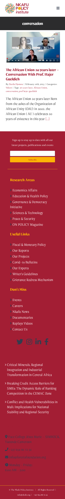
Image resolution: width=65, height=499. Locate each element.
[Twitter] (21, 342)
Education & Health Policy (30, 196)
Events (17, 300)
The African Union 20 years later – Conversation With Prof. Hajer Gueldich (27, 47)
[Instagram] (30, 342)
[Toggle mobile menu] (58, 8)
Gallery (37, 47)
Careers (17, 306)
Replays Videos (22, 323)
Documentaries (22, 317)
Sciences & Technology (27, 213)
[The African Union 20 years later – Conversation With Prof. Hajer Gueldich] (32, 47)
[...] (48, 119)
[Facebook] (47, 342)
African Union (40, 87)
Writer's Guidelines (25, 274)
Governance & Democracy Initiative (28, 204)
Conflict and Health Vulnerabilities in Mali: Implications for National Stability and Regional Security (32, 407)
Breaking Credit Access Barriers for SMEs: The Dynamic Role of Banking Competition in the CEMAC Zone (31, 388)
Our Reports (20, 250)
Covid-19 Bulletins (25, 262)
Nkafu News (20, 312)
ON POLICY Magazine (27, 224)
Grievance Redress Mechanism (32, 280)
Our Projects (20, 256)
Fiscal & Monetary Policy (29, 245)
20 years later (26, 87)
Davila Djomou (16, 84)
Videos (9, 87)
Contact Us (20, 329)
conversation (12, 91)
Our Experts (20, 268)
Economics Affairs (24, 190)
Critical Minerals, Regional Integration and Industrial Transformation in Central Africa (29, 370)
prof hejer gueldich (28, 91)
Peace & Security (23, 219)
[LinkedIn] (39, 342)
